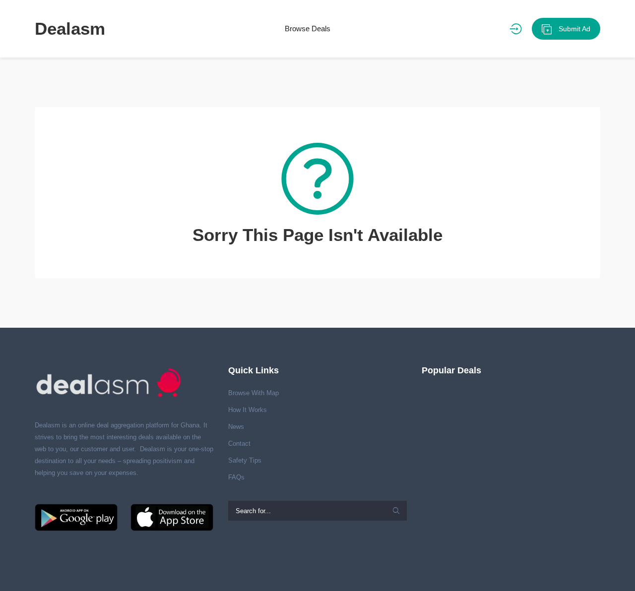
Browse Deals (307, 28)
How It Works (247, 410)
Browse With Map (253, 393)
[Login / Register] (515, 29)
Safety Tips (244, 460)
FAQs (236, 477)
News (236, 426)
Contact (239, 443)
